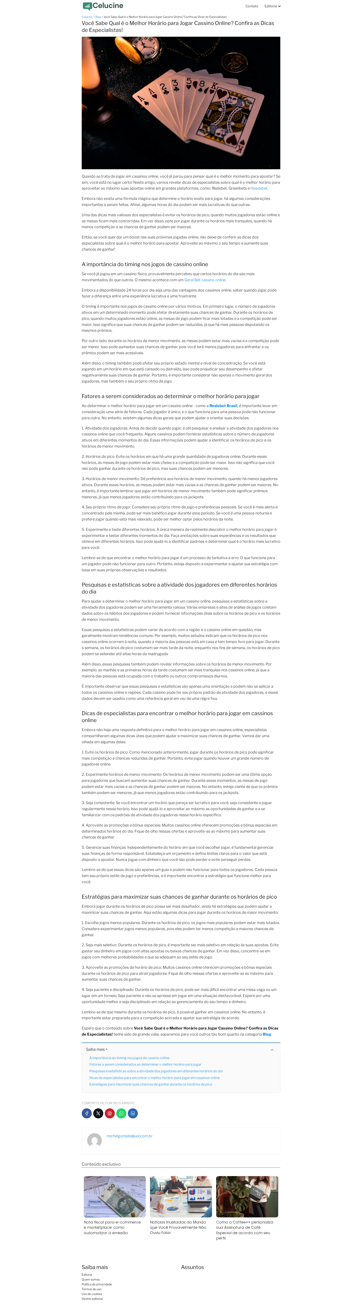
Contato (252, 6)
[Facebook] (87, 1113)
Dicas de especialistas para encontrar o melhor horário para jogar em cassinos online (154, 1078)
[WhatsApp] (121, 1113)
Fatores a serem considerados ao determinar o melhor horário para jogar (145, 1064)
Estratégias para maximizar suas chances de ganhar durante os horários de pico (150, 1084)
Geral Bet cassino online (205, 280)
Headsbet (259, 188)
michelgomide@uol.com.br (130, 1136)
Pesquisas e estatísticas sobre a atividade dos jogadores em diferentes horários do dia (156, 1071)
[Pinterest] (110, 1113)
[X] (98, 1113)
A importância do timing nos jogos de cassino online (129, 1058)
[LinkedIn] (133, 1113)
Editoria (271, 6)
